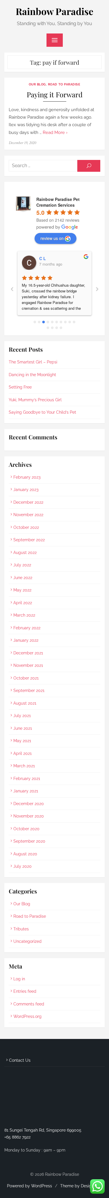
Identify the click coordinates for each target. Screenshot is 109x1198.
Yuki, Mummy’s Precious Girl (35, 400)
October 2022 (26, 527)
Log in (19, 979)
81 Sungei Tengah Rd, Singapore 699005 (42, 1130)
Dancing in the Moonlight (32, 374)
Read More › (55, 132)
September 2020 (29, 841)
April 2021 (22, 753)
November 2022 (28, 514)
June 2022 (22, 577)
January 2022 (25, 640)
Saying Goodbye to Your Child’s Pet (42, 412)
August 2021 (24, 703)
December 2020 (28, 803)
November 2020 (28, 816)
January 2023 (25, 489)
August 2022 (25, 552)
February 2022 (26, 628)
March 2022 (24, 615)
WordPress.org (27, 1016)
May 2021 (22, 740)
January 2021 (25, 791)
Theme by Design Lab (81, 1186)
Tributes (21, 929)
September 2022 (29, 540)
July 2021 (22, 715)
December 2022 (28, 502)
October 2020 (26, 828)
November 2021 (28, 665)
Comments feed (28, 1004)
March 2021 (24, 766)
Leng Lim (60, 258)
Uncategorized (27, 941)
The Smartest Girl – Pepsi (33, 362)
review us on (52, 238)
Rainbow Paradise (54, 11)
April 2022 (22, 602)
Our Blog (37, 84)
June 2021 (22, 728)
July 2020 (22, 866)
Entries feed (24, 991)
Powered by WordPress (29, 1186)
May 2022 (22, 590)
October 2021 (26, 678)
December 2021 (28, 653)
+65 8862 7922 (17, 1137)
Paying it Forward (55, 94)
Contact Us (20, 1060)
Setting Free (20, 387)
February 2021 (26, 778)
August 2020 (25, 854)
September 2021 (28, 690)
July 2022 (22, 565)
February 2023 (26, 477)
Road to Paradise (64, 84)
